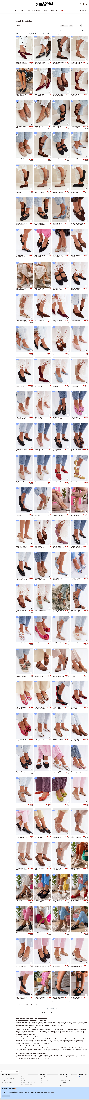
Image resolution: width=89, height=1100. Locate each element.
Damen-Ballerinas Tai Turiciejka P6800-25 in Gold (21, 966)
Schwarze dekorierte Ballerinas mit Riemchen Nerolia (76, 547)
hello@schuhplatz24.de (67, 1085)
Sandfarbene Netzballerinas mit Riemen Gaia (57, 837)
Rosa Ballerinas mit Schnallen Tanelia (75, 353)
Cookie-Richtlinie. (51, 1092)
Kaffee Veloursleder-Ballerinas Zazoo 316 (21, 804)
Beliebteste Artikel (25, 1080)
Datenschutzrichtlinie (7, 1082)
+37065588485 (64, 1082)
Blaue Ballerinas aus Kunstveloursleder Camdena (57, 386)
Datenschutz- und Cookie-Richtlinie (8, 1079)
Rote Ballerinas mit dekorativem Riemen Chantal (75, 902)
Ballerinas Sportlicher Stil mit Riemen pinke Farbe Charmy (22, 418)
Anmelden (43, 1076)
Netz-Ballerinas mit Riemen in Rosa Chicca (39, 450)
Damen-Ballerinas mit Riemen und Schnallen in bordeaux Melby (21, 63)
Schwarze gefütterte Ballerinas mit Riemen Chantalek (39, 902)
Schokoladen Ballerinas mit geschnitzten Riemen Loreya (39, 160)
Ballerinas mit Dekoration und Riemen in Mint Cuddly (40, 612)
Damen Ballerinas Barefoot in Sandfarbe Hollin (58, 192)
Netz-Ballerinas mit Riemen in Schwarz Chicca (58, 450)
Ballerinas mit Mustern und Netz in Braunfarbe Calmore (58, 95)
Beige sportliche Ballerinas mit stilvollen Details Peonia (39, 579)
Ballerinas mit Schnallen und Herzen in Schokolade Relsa (58, 63)
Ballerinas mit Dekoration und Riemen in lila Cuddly (58, 547)
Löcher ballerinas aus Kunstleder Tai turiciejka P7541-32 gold (39, 708)
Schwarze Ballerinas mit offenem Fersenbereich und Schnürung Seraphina (76, 934)
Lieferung (23, 1076)
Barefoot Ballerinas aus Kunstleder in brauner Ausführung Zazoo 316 (39, 676)
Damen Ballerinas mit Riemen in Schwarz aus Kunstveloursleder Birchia (58, 289)
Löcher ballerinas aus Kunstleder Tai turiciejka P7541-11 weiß (39, 741)
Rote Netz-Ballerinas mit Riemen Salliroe (58, 482)
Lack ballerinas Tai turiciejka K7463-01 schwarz (57, 708)
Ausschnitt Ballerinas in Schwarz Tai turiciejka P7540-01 (21, 773)
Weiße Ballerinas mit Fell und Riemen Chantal (76, 869)
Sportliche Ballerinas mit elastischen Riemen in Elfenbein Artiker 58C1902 (77, 644)
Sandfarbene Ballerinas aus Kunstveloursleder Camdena (76, 386)
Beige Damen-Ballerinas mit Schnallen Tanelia (21, 547)
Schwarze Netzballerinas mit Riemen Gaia (40, 837)
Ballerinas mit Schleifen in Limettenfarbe (58, 804)
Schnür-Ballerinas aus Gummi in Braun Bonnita (21, 611)
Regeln (3, 1076)
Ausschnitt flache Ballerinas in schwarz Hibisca (57, 418)
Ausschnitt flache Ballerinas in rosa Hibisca (76, 418)
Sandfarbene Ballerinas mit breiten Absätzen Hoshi (76, 805)
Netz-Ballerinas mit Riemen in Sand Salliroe (76, 611)
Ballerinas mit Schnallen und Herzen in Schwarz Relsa (39, 63)
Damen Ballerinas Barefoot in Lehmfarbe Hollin (39, 192)
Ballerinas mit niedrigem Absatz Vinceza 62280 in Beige (76, 966)
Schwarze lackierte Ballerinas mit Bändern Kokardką (39, 224)
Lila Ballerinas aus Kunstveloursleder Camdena (38, 386)
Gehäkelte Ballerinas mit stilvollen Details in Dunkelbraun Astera (58, 612)
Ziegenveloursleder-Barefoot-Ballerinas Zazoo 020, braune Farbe (39, 869)
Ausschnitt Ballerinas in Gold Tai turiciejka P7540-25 (58, 741)
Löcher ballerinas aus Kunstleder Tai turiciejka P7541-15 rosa (21, 741)
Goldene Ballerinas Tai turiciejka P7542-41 (39, 514)
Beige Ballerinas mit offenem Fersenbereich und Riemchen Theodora (39, 934)
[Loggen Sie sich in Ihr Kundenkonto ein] (83, 4)
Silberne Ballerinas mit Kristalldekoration (76, 579)
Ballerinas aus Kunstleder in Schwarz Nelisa (58, 998)
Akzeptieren (6, 1096)
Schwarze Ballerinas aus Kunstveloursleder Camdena (21, 386)
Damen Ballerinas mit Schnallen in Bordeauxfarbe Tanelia (58, 322)
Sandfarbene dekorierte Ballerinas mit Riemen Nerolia (21, 483)
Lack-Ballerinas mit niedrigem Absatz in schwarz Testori (20, 256)
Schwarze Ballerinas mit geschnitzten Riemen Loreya (58, 160)
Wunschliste (44, 1082)
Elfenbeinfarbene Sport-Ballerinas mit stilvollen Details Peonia (39, 483)
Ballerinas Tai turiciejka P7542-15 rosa (21, 708)
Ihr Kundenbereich (45, 1078)
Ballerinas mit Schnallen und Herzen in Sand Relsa (76, 63)
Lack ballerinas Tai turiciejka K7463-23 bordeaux (75, 708)
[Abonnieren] (17, 1071)
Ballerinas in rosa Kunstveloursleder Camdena (38, 418)
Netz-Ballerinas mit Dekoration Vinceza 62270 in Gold (58, 966)
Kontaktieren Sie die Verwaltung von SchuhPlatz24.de (29, 1083)
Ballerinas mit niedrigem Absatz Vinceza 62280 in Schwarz (21, 998)
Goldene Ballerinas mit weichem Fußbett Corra (76, 514)
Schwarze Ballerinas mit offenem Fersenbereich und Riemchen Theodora (21, 934)
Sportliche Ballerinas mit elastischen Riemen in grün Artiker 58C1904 (21, 676)
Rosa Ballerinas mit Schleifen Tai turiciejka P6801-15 (39, 644)
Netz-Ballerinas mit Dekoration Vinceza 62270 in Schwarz (40, 966)
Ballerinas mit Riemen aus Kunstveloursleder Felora (77, 224)
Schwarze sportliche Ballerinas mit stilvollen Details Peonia (21, 579)
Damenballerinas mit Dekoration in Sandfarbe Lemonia (58, 256)
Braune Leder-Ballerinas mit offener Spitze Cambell (39, 998)
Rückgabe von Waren (26, 1078)
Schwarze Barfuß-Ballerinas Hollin (75, 192)
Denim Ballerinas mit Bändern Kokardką (57, 224)
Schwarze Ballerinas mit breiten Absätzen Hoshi (21, 837)
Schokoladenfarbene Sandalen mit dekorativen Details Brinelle (76, 128)
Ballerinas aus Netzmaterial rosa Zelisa (76, 772)
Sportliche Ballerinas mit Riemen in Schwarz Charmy (21, 451)
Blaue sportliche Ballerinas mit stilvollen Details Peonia (76, 160)
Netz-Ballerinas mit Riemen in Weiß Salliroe (21, 643)
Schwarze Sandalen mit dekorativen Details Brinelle (58, 128)
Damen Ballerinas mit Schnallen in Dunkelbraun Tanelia (40, 322)
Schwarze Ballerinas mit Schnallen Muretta (21, 224)
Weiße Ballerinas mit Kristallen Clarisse (57, 901)
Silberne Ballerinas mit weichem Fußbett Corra (58, 514)
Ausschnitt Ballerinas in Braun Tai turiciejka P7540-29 (76, 741)
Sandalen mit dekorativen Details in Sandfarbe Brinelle (22, 160)
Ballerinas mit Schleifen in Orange (39, 804)
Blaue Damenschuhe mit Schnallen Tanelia (58, 579)
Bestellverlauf (44, 1080)
